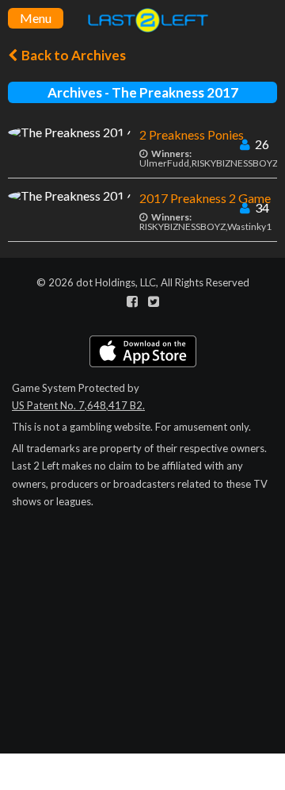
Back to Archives (72, 55)
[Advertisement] (142, 677)
